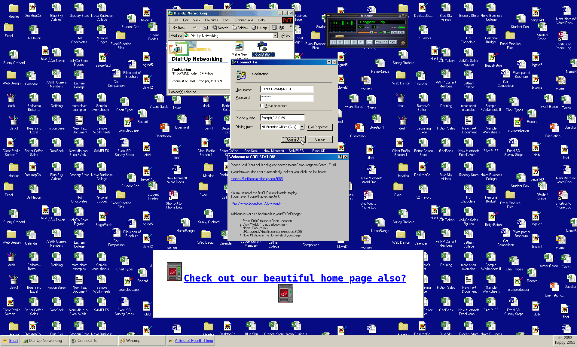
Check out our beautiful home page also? (295, 278)
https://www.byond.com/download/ (256, 203)
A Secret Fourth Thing (194, 340)
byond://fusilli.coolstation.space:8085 (257, 179)
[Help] (340, 157)
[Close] (345, 157)
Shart (13, 340)
